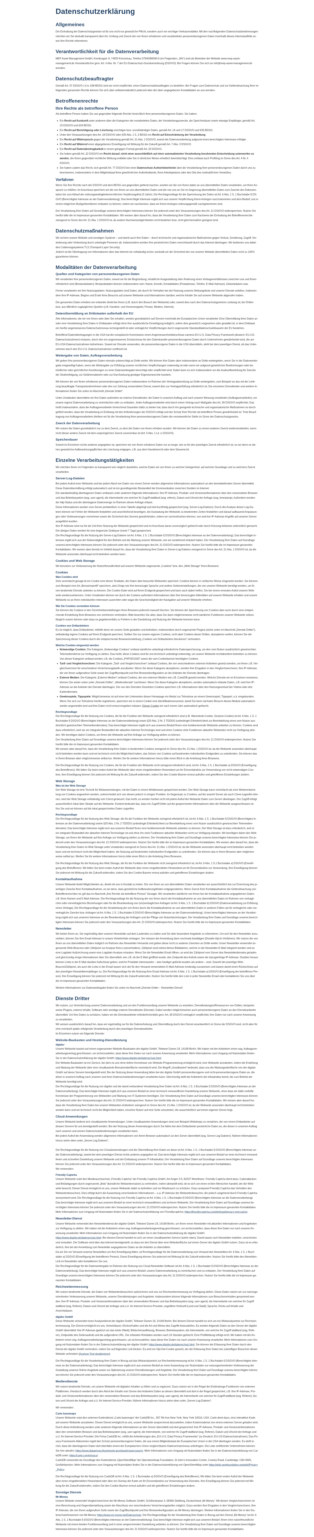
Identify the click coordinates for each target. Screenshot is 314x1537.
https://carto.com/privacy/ (83, 1455)
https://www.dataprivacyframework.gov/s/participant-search (109, 1450)
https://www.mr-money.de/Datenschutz (119, 1515)
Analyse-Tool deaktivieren (94, 1353)
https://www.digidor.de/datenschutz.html (138, 1058)
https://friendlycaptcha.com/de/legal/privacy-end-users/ (215, 1211)
